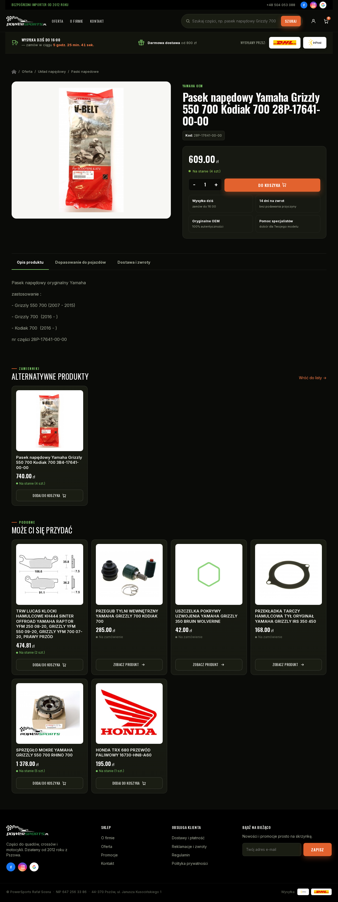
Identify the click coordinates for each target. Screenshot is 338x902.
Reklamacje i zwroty (189, 846)
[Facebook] (304, 5)
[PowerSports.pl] (26, 21)
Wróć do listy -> (312, 377)
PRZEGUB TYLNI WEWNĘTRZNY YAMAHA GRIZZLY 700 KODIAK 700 (127, 616)
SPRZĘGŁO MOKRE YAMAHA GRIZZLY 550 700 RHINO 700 (44, 752)
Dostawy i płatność (188, 838)
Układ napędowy (52, 71)
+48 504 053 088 (280, 5)
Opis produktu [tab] (30, 262)
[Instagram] (313, 5)
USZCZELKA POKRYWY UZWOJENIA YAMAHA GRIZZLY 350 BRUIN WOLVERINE (206, 616)
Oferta (57, 21)
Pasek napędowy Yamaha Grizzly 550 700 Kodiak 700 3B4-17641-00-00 (49, 462)
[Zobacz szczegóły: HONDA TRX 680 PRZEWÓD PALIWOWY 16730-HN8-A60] (129, 713)
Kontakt (97, 21)
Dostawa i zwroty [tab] (134, 262)
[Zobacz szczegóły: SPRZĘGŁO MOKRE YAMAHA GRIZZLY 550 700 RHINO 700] (49, 713)
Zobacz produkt (126, 664)
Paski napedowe (85, 71)
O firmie (108, 838)
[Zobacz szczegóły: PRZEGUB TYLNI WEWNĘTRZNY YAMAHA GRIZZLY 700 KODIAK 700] (129, 574)
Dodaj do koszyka (46, 495)
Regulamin (181, 855)
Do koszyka (270, 185)
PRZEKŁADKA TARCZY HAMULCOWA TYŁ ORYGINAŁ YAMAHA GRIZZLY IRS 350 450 (285, 616)
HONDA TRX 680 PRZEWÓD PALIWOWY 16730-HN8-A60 (124, 752)
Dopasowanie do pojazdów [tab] (80, 262)
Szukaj (291, 21)
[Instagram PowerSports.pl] (22, 866)
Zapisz (317, 849)
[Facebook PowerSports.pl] (10, 866)
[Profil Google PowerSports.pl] (34, 866)
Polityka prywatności (190, 863)
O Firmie (76, 21)
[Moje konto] (313, 21)
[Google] (323, 5)
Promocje (109, 855)
